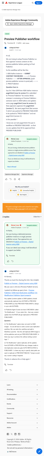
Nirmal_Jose (15, 139)
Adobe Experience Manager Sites (11, 9)
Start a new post (19, 209)
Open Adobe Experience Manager (21, 24)
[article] (22, 243)
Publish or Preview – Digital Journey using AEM (20, 283)
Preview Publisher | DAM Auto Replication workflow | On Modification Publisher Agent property (20, 292)
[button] (11, 43)
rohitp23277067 (14, 47)
